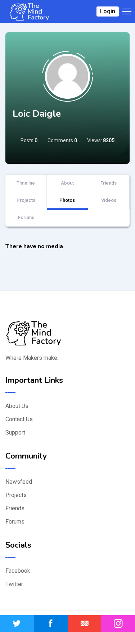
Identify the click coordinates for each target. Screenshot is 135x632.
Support (15, 432)
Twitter (14, 584)
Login (107, 11)
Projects (26, 200)
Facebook (17, 570)
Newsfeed (18, 481)
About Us (16, 406)
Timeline (26, 183)
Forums (26, 217)
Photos (67, 200)
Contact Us (19, 419)
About (67, 183)
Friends (108, 183)
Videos (108, 200)
